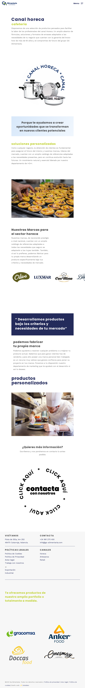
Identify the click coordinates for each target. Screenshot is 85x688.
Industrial (9, 573)
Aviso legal (10, 560)
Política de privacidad (51, 682)
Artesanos (44, 557)
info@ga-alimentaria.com (51, 542)
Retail (42, 560)
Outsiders (25, 685)
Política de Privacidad (14, 557)
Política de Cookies (13, 554)
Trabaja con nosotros (14, 563)
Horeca (43, 554)
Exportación (10, 570)
